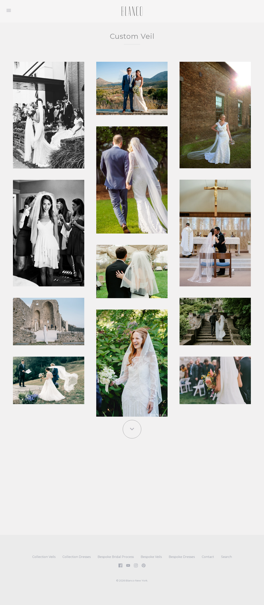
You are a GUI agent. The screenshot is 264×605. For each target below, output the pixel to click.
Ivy (48, 320)
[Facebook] (120, 565)
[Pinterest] (144, 565)
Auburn (215, 113)
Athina (132, 87)
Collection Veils (43, 557)
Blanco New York (136, 580)
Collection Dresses (76, 557)
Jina (215, 320)
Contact (208, 557)
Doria (48, 231)
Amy (48, 114)
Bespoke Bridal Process (116, 557)
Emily (132, 270)
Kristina (215, 379)
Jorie (132, 362)
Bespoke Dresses (182, 557)
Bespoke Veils (151, 557)
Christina (215, 231)
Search (226, 557)
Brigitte (131, 178)
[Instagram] (136, 565)
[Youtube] (128, 565)
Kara (49, 379)
